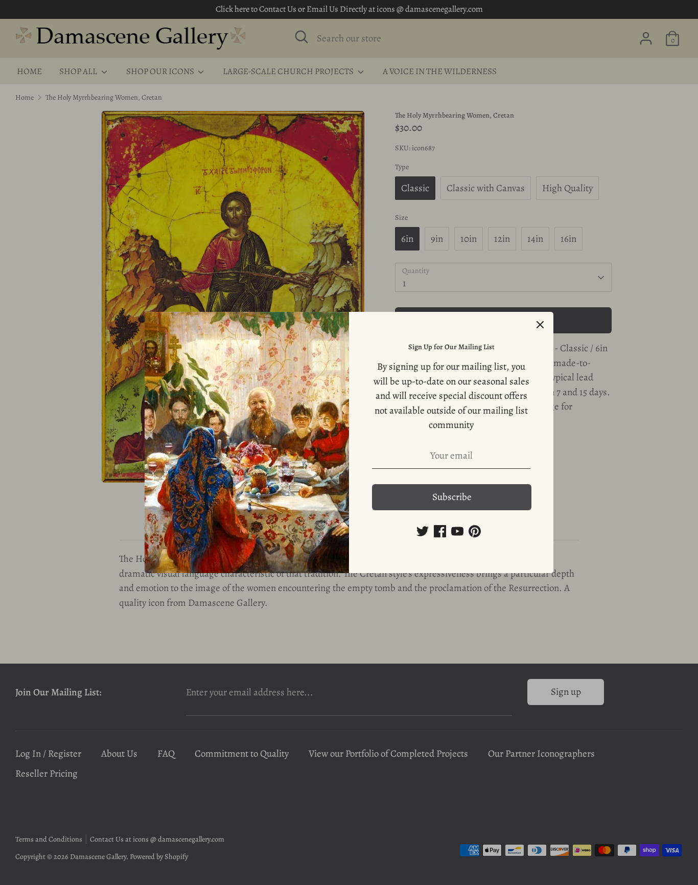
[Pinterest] (475, 531)
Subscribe (452, 497)
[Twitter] (422, 531)
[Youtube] (457, 531)
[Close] (540, 325)
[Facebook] (440, 531)
